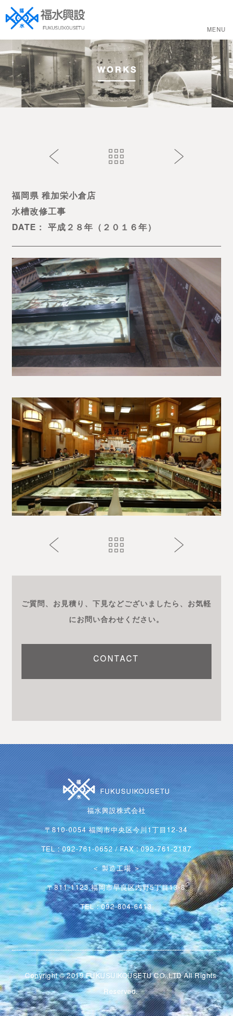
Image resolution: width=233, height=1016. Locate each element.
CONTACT (116, 658)
